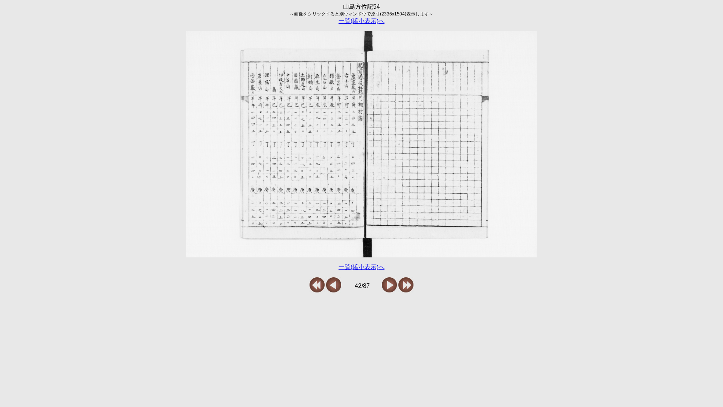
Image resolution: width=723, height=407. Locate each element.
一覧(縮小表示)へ (361, 21)
